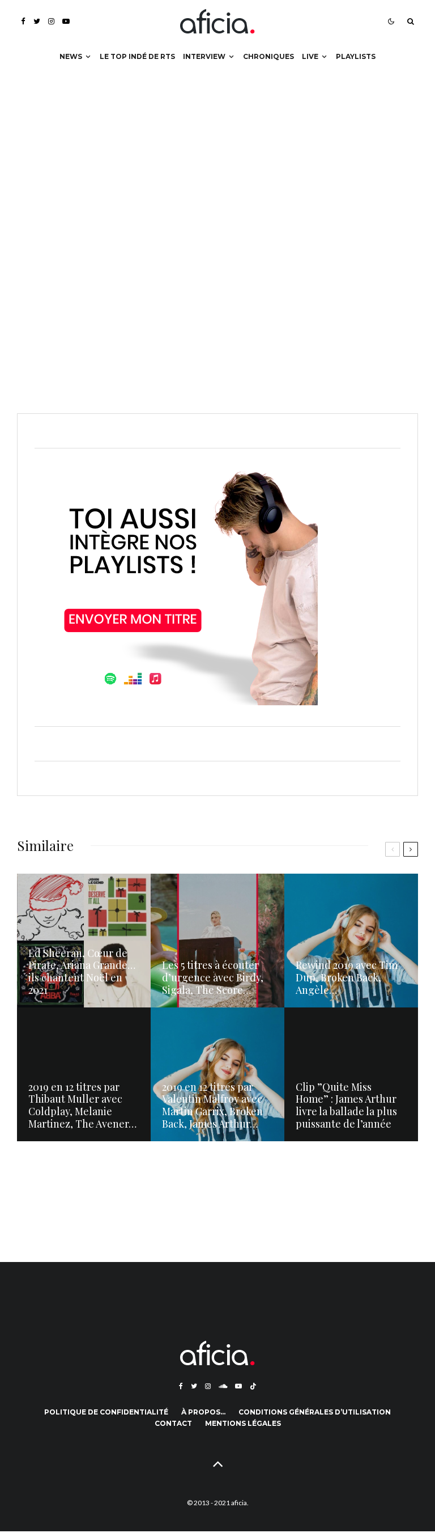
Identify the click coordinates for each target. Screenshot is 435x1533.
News (70, 56)
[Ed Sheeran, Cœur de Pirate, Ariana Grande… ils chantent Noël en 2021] (84, 940)
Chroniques (268, 56)
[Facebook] (23, 21)
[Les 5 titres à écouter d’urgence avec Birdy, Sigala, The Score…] (217, 940)
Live (310, 56)
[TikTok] (253, 1386)
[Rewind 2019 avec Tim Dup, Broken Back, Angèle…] (351, 940)
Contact (173, 1423)
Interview (204, 56)
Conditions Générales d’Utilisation (314, 1412)
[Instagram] (51, 21)
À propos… (203, 1412)
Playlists (356, 56)
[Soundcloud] (223, 1386)
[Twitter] (36, 21)
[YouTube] (66, 21)
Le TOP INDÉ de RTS (137, 56)
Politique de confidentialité (106, 1412)
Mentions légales (243, 1423)
